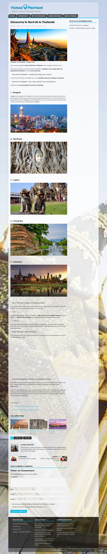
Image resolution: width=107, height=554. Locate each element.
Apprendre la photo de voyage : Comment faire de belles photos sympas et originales (43, 534)
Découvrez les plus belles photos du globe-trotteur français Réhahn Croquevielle (44, 525)
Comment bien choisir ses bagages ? (79, 25)
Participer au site (17, 529)
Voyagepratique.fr (61, 550)
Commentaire (14, 477)
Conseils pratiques (54, 16)
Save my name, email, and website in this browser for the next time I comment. (33, 504)
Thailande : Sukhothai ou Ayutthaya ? (44, 530)
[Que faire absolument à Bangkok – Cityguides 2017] (19, 424)
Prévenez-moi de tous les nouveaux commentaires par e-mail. (29, 507)
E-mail (12, 494)
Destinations (22, 16)
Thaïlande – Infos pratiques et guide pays (26, 406)
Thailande (39, 26)
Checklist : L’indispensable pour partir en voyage (82, 28)
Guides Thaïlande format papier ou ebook (26, 410)
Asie (20, 26)
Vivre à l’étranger (70, 16)
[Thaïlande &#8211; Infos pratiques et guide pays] (58, 424)
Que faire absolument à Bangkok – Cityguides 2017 (17, 431)
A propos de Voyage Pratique (20, 524)
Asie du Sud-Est (26, 26)
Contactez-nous (17, 526)
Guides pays (18, 438)
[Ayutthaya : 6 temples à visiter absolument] (38, 424)
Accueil (12, 16)
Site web (12, 499)
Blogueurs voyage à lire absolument (22, 532)
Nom (11, 489)
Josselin (15, 26)
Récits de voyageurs (38, 16)
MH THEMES (53, 550)
